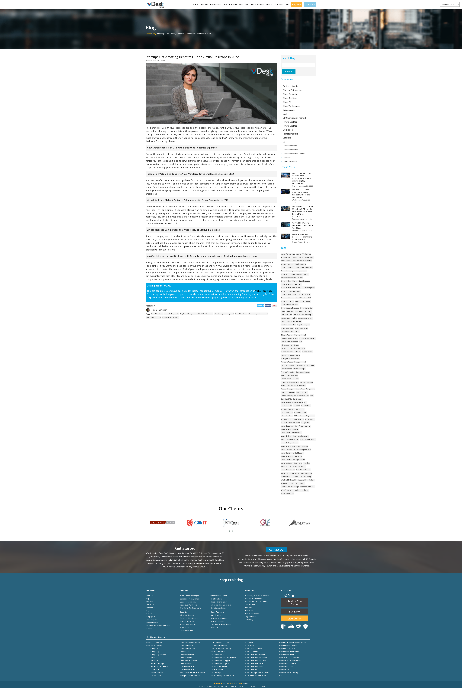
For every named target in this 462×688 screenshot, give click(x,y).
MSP (280, 675)
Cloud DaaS (285, 274)
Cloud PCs (298, 298)
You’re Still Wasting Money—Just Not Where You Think (302, 225)
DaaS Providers (286, 315)
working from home (301, 490)
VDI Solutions (309, 419)
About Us (271, 4)
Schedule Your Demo (294, 602)
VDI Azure (296, 406)
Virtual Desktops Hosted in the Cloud (293, 642)
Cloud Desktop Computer (299, 274)
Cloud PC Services (304, 294)
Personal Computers (288, 365)
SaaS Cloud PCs (286, 399)
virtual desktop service (307, 439)
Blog (154, 33)
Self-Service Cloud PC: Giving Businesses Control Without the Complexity (301, 193)
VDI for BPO (300, 409)
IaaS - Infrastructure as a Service (192, 672)
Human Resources (252, 613)
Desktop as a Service (305, 318)
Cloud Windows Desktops (290, 308)
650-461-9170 (281, 555)
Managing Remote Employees (291, 362)
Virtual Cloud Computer (289, 426)
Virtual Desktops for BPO (302, 450)
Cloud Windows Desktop (289, 305)
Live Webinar (151, 607)
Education (248, 607)
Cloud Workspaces (291, 106)
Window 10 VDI (286, 477)
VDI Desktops (305, 406)
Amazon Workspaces (303, 254)
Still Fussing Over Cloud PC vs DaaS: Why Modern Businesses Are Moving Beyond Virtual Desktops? (303, 211)
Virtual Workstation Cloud (289, 651)
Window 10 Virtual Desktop (302, 477)
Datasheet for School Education (158, 625)
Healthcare (249, 610)
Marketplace (257, 4)
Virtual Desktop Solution (254, 666)
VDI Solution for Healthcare (255, 675)
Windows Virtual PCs (307, 487)
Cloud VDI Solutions (153, 675)
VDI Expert (249, 642)
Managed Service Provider (190, 675)
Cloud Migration (309, 288)
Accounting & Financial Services (257, 595)
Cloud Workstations (187, 648)
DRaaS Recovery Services (289, 338)
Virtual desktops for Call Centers (257, 672)
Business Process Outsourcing (256, 601)
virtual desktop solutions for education (294, 446)
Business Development (254, 598)
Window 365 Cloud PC (288, 480)
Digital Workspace (303, 325)
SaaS (312, 396)
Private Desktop (290, 122)
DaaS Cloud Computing (303, 311)
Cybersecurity (289, 110)
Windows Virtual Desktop (288, 672)
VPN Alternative (290, 161)
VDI (178, 314)
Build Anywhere (217, 615)
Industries (215, 4)
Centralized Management (189, 599)
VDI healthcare (299, 416)
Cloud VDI (307, 298)
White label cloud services (289, 657)
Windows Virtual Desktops (290, 487)
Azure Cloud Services (288, 261)
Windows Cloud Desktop (306, 480)
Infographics (150, 616)
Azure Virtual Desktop (304, 261)
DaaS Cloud (290, 311)
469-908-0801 (296, 555)
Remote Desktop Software (290, 382)
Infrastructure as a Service (290, 345)
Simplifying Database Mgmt (190, 608)
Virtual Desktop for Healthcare (222, 675)
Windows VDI (299, 483)
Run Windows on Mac (219, 666)
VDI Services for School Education (292, 419)
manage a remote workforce (291, 352)
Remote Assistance (218, 608)
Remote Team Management (305, 389)
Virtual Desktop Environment (256, 657)
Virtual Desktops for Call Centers (292, 453)
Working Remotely (287, 493)
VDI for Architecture (288, 409)
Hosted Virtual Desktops (289, 342)
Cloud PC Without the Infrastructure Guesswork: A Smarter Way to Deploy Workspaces (302, 178)
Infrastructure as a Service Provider (293, 348)
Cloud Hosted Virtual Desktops (291, 288)
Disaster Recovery (301, 328)
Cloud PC (287, 102)
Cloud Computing (291, 94)
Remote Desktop (290, 133)
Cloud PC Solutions (287, 298)
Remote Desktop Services (289, 379)
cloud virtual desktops (302, 301)
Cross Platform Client (219, 602)
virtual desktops (263, 290)
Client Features (216, 599)
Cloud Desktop (151, 657)
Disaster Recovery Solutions (290, 335)
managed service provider (290, 359)
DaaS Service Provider (188, 660)
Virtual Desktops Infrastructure (291, 463)
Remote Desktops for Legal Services (293, 386)
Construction (250, 604)
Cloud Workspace (186, 645)
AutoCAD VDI (285, 257)
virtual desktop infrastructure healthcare (295, 436)
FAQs (148, 610)
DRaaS (304, 335)
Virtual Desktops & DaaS (294, 153)
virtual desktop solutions (289, 443)
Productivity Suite (186, 630)
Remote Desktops (306, 382)
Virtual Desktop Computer (255, 654)
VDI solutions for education (290, 423)
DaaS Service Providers (289, 318)
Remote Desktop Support (221, 660)
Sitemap (149, 628)
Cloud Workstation (306, 308)
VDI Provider (249, 645)
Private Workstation (288, 372)
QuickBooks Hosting (218, 651)
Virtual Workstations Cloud (290, 473)
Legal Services (250, 616)
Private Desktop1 (299, 369)
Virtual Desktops (157, 314)
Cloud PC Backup (295, 291)
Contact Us (283, 4)
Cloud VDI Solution (287, 301)
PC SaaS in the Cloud (219, 645)
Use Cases (244, 4)
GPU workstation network (294, 118)
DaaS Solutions (186, 663)
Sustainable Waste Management (292, 402)
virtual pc (306, 463)
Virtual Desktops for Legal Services (293, 460)
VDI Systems (305, 423)
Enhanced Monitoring (188, 602)
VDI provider (310, 416)
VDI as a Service (286, 406)
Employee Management (188, 314)
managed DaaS (307, 352)
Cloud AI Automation (292, 90)
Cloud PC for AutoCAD (288, 294)
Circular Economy (287, 264)
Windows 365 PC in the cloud (290, 660)
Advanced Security (187, 615)
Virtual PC (287, 157)
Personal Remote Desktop (221, 648)
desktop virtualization (288, 325)
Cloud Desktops (290, 98)
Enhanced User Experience (221, 605)
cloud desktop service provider (292, 278)
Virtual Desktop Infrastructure (291, 433)
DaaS (285, 114)
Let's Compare (229, 4)
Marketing (249, 619)
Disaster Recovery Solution (290, 332)
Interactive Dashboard (188, 605)
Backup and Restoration (189, 618)
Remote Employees (287, 389)
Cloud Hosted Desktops (155, 663)
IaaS (300, 342)
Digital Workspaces (187, 669)
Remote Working (301, 392)
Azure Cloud (309, 257)
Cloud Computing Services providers (293, 271)
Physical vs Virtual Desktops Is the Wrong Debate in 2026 (302, 236)
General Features (217, 621)
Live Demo (310, 4)
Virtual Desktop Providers (290, 439)
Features (204, 4)
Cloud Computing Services (304, 268)
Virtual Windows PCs (287, 648)
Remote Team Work (288, 392)
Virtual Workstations (288, 254)
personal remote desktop (305, 365)
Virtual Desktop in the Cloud (255, 660)
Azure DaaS (184, 627)
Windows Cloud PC (287, 483)
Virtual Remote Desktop (298, 466)
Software (287, 137)
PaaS (304, 362)
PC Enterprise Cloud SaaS (220, 642)
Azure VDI (214, 627)
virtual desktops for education (291, 456)
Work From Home (287, 490)
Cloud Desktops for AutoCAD (291, 284)
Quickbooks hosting (303, 372)
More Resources (152, 622)
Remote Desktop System (220, 663)
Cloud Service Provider (154, 672)
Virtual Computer (304, 426)
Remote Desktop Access (289, 375)
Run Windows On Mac (301, 396)
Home (195, 4)
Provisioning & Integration (221, 624)
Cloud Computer (300, 264)
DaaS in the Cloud (187, 654)
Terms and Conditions (257, 686)
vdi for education (287, 412)
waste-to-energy (306, 473)
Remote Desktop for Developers (223, 657)
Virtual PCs (284, 466)
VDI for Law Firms (287, 416)
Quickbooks (288, 129)
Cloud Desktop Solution (289, 281)
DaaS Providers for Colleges (302, 315)
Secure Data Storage (188, 624)
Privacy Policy (242, 686)
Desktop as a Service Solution (291, 321)
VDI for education (300, 412)
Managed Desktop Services (290, 355)
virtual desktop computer (289, 429)
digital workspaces (287, 328)
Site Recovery (297, 399)
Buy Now (296, 4)
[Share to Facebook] (268, 305)
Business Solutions (291, 86)
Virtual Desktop (290, 145)
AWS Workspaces (297, 257)
